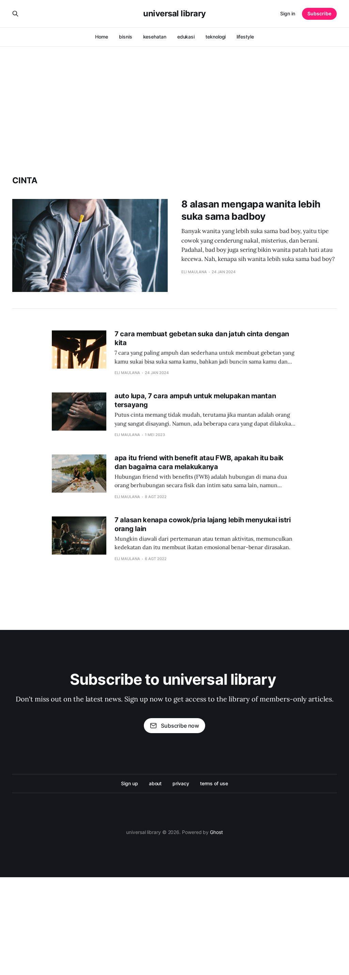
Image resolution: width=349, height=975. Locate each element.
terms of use (214, 783)
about (155, 783)
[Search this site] (15, 14)
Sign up (129, 783)
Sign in (287, 13)
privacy (180, 783)
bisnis (125, 37)
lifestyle (245, 37)
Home (101, 37)
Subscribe (319, 13)
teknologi (216, 37)
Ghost (216, 832)
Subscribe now (180, 725)
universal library (174, 14)
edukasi (186, 37)
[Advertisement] (174, 97)
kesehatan (154, 37)
